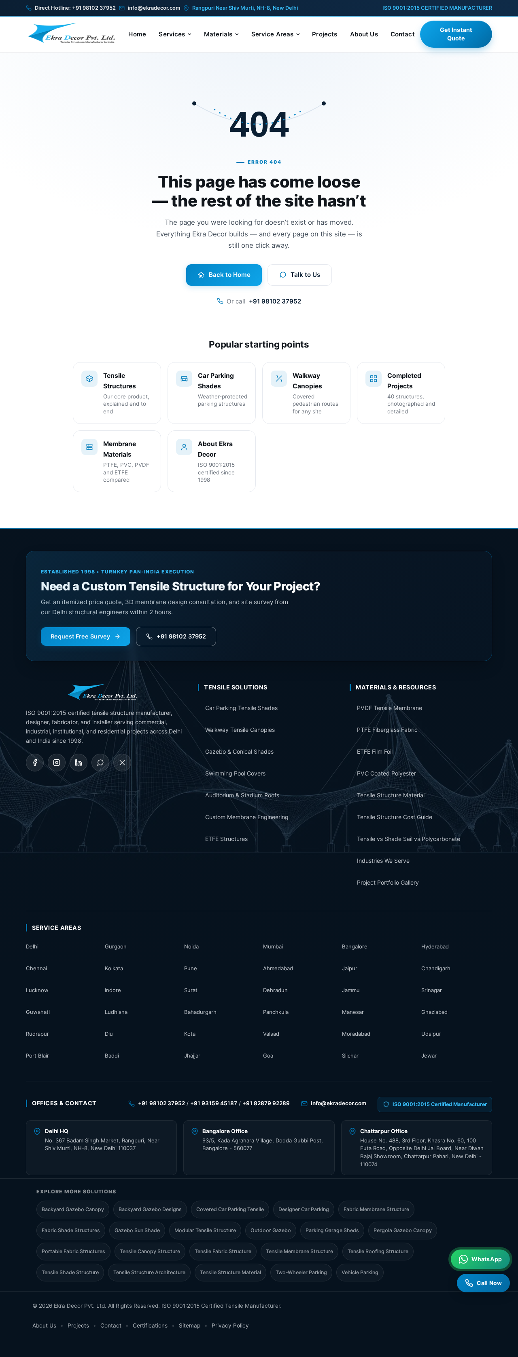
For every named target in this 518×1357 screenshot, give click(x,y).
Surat (190, 990)
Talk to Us (305, 274)
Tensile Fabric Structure (223, 1251)
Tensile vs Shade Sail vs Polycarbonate (408, 838)
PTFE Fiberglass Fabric (387, 729)
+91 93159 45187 (213, 1103)
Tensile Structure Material (391, 795)
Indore (113, 990)
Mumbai (273, 946)
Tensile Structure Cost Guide (394, 816)
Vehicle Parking (360, 1272)
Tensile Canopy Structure (150, 1251)
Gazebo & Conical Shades (239, 751)
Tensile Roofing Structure (378, 1251)
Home (137, 34)
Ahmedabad (278, 968)
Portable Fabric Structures (73, 1251)
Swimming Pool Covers (235, 773)
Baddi (112, 1055)
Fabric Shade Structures (71, 1230)
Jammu (351, 990)
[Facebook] (35, 762)
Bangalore (354, 946)
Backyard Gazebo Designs (150, 1209)
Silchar (350, 1055)
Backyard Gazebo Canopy (73, 1209)
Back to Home (230, 274)
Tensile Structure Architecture (149, 1272)
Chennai (36, 968)
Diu (109, 1033)
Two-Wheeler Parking (301, 1272)
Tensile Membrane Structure (299, 1251)
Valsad (271, 1033)
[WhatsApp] (100, 762)
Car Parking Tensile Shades (241, 707)
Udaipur (431, 1033)
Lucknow (37, 990)
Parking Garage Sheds (332, 1230)
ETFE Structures (226, 838)
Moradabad (356, 1033)
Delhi (32, 946)
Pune (190, 968)
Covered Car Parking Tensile (230, 1209)
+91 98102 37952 (94, 8)
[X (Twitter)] (122, 762)
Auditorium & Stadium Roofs (242, 795)
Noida (191, 946)
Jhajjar (192, 1055)
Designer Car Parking (303, 1209)
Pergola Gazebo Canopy (403, 1230)
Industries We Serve (383, 860)
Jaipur (349, 968)
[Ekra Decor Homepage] (74, 34)
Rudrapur (37, 1033)
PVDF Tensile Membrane (389, 707)
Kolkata (114, 968)
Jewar (429, 1055)
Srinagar (431, 990)
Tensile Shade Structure (70, 1272)
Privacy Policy (230, 1325)
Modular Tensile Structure (205, 1230)
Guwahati (38, 1012)
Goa (268, 1055)
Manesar (353, 1012)
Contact (403, 34)
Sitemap (189, 1325)
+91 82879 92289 (266, 1103)
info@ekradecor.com (154, 8)
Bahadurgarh (200, 1012)
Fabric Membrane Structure (376, 1209)
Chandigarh (435, 968)
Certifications (150, 1325)
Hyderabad (435, 946)
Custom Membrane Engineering (247, 816)
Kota (189, 1033)
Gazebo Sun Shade (137, 1230)
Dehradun (275, 990)
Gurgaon (116, 946)
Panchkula (276, 1012)
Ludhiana (116, 1012)
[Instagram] (57, 762)
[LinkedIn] (78, 762)
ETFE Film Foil (375, 751)
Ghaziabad (434, 1012)
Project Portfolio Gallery (388, 882)
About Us (364, 34)
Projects (324, 34)
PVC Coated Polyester (386, 773)
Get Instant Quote (456, 34)
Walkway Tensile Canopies (240, 729)
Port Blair (37, 1055)
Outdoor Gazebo (271, 1230)
